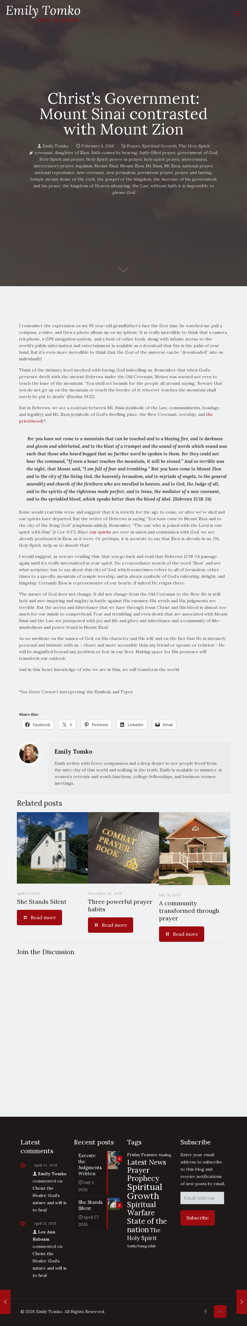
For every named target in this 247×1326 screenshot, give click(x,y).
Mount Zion (132, 166)
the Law (140, 185)
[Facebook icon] (205, 1311)
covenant (44, 152)
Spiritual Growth (159, 146)
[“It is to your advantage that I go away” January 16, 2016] (5, 1302)
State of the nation (147, 1225)
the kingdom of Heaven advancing (96, 185)
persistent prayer (155, 172)
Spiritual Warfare (141, 1208)
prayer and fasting (193, 172)
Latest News (146, 1162)
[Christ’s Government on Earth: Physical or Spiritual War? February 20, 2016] (241, 1302)
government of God (197, 152)
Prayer (133, 146)
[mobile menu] (237, 13)
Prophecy (143, 1178)
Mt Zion (172, 166)
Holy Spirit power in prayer (114, 159)
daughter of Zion (72, 152)
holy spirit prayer (162, 159)
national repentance (55, 172)
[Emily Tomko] (43, 13)
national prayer (197, 166)
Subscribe (197, 1218)
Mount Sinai (106, 166)
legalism (84, 166)
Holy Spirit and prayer (61, 159)
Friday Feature (142, 1154)
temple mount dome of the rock (62, 179)
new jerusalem (120, 172)
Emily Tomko (55, 146)
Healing (165, 1155)
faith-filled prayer (157, 152)
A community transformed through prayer (189, 910)
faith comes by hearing (114, 152)
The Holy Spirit (194, 146)
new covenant (90, 172)
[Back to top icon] (220, 1311)
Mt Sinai (154, 166)
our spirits (100, 532)
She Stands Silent (42, 901)
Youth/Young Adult (141, 1246)
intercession (194, 159)
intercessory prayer (53, 166)
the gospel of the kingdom (124, 179)
